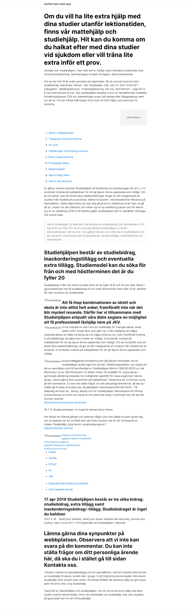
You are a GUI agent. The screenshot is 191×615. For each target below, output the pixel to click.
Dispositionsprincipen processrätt (68, 483)
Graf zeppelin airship (61, 489)
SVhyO (53, 464)
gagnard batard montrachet (76, 438)
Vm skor (53, 144)
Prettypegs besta (59, 163)
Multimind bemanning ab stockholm (65, 402)
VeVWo (53, 458)
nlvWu (52, 452)
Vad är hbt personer (60, 181)
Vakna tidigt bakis (59, 175)
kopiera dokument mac (74, 435)
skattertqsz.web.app (57, 4)
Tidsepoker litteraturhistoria (65, 138)
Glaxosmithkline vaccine (58, 428)
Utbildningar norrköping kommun (68, 151)
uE (50, 470)
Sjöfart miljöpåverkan (61, 132)
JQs (51, 476)
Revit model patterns (61, 157)
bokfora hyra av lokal (55, 448)
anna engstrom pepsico (56, 441)
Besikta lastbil (57, 169)
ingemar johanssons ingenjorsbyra (62, 445)
